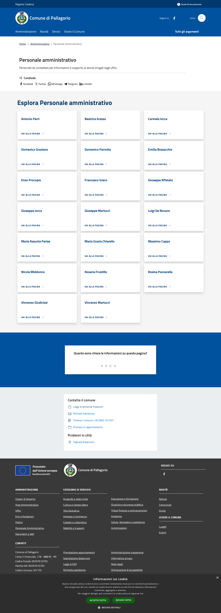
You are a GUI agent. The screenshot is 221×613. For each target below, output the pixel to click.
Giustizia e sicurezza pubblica (127, 505)
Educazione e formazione (124, 499)
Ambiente (116, 516)
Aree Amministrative (26, 505)
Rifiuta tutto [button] (123, 600)
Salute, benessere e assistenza (128, 522)
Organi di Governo (25, 499)
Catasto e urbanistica (75, 522)
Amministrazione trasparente (127, 552)
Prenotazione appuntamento (79, 552)
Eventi (162, 532)
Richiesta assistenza (74, 570)
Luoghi (162, 527)
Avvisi (162, 511)
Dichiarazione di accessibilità (127, 570)
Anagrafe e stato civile (75, 499)
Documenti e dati (24, 534)
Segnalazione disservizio (76, 558)
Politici (19, 522)
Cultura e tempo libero (75, 505)
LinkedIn (87, 84)
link (141, 593)
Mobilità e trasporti (73, 528)
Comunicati (165, 505)
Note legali (117, 564)
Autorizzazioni (119, 528)
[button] (110, 607)
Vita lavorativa (71, 511)
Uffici (18, 511)
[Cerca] (202, 18)
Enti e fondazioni (24, 516)
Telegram (73, 84)
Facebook (28, 84)
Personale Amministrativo (29, 528)
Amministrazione (39, 44)
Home (22, 44)
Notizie (163, 499)
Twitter (42, 84)
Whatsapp (56, 84)
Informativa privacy (122, 558)
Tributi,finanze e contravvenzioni (129, 510)
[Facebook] (173, 18)
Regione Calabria (24, 4)
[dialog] (110, 593)
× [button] (217, 578)
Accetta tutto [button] (98, 600)
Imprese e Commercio (75, 516)
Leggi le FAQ (70, 564)
